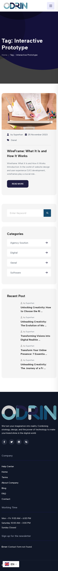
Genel (14, 140)
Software (15, 272)
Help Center (8, 466)
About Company (10, 482)
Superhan (18, 134)
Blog (4, 488)
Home (4, 55)
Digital (14, 252)
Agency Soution (19, 242)
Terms (5, 477)
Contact (6, 499)
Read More (18, 184)
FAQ (4, 493)
